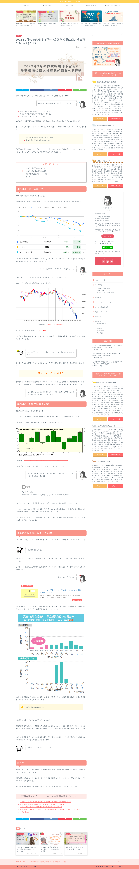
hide (57, 164)
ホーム (27, 5)
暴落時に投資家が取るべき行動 (36, 174)
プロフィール (49, 5)
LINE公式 (70, 5)
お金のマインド (100, 280)
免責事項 (33, 866)
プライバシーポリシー (113, 5)
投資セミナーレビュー (102, 312)
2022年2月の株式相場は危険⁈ (36, 171)
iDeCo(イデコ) (102, 323)
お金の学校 (98, 285)
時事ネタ (19, 35)
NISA (98, 326)
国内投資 (100, 328)
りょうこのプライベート (103, 302)
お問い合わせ (92, 5)
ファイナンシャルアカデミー (106, 293)
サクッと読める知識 (101, 307)
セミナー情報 (115, 118)
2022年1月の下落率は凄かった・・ (38, 168)
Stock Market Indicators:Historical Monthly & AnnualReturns (46, 460)
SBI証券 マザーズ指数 (55, 324)
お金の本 (98, 297)
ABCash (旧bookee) (103, 288)
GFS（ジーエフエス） (104, 290)
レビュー (100, 118)
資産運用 (98, 321)
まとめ (28, 177)
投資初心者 (100, 330)
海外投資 (100, 333)
